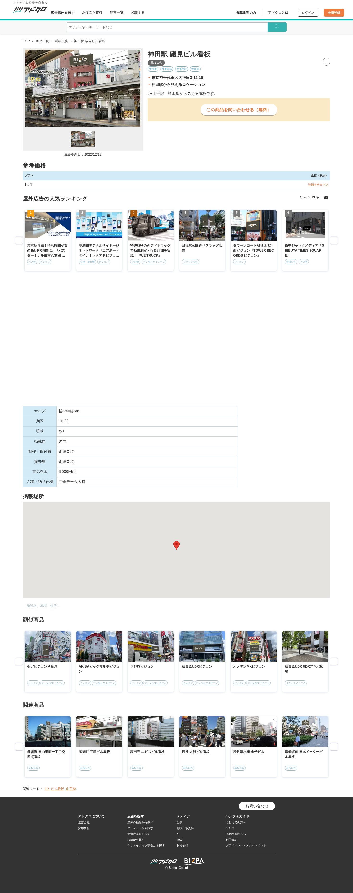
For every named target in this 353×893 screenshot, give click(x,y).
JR (47, 789)
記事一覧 (116, 12)
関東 (154, 69)
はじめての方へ (236, 822)
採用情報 (84, 828)
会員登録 (334, 12)
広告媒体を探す (62, 12)
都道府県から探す (138, 834)
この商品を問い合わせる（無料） (239, 109)
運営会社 (84, 822)
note (179, 839)
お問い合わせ (256, 806)
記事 (179, 822)
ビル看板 (57, 789)
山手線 (71, 789)
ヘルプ (230, 828)
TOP (26, 41)
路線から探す (136, 839)
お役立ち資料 (92, 12)
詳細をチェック (318, 184)
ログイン (308, 12)
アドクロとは (278, 12)
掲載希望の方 (246, 12)
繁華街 (183, 69)
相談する (138, 12)
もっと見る (309, 197)
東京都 (168, 69)
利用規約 (231, 839)
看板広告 (61, 41)
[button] (176, 545)
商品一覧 (42, 41)
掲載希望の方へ (236, 834)
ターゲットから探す (140, 828)
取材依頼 (182, 845)
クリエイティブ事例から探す (146, 845)
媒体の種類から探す (140, 822)
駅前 (196, 69)
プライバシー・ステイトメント (246, 845)
